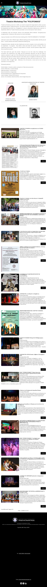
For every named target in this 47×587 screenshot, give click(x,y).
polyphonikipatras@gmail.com (25, 579)
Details (43, 142)
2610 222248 (27, 553)
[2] (23, 510)
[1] (21, 510)
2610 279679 (21, 553)
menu (1, 3)
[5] (27, 510)
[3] (24, 510)
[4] (26, 510)
